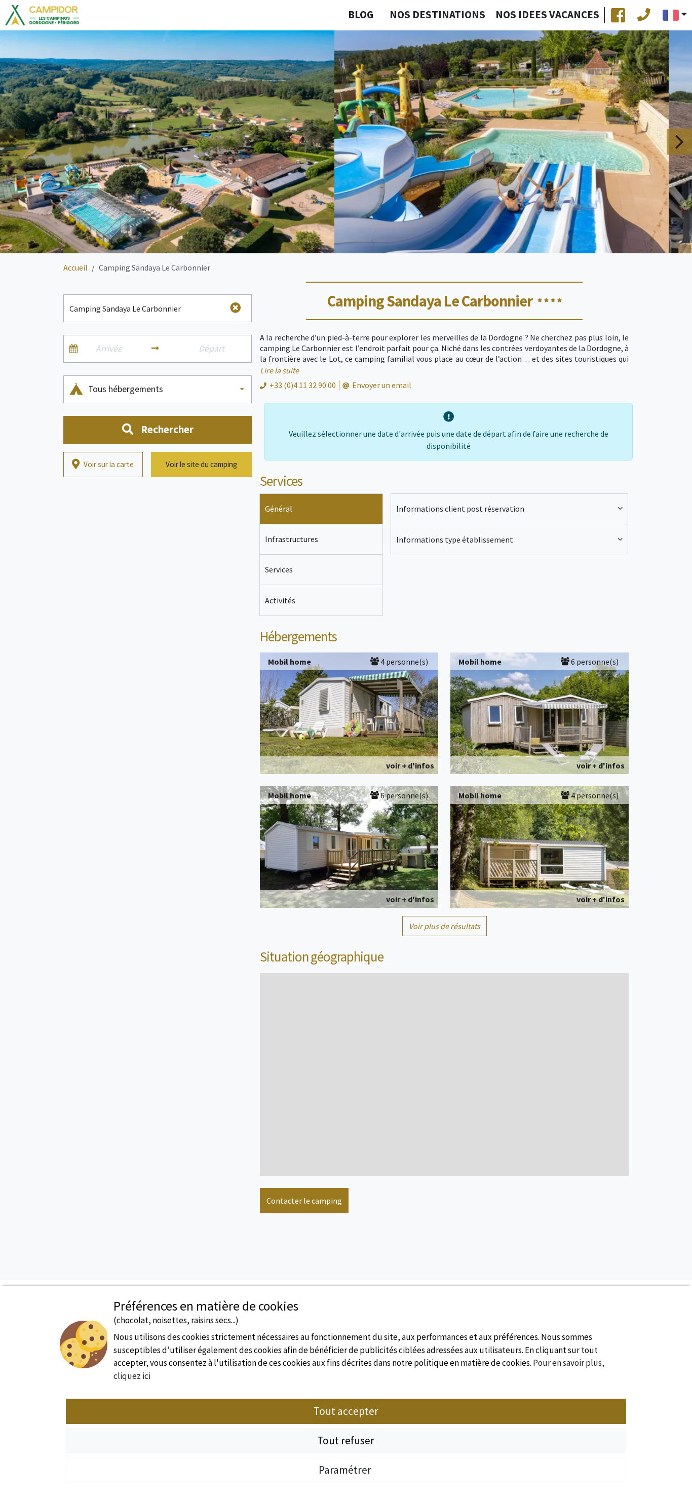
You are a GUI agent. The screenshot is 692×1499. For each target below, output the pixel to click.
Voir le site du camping (201, 464)
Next (679, 142)
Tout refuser (345, 1440)
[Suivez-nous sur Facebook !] (618, 15)
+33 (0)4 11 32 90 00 (303, 385)
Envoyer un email (381, 385)
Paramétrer (346, 1470)
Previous (12, 142)
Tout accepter (346, 1411)
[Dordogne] (42, 15)
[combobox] (167, 389)
